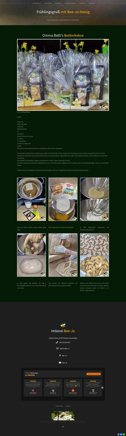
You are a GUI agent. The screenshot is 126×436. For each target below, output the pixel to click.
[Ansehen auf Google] (33, 390)
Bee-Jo (64, 356)
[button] (24, 388)
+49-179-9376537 (64, 342)
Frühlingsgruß (63, 11)
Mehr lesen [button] (33, 387)
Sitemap (68, 406)
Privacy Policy (59, 406)
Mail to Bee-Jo (64, 348)
